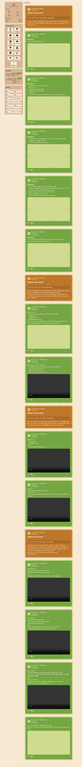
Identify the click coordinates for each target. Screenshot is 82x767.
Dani (32, 8)
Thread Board (41, 278)
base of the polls (33, 239)
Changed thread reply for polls (37, 140)
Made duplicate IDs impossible (36, 89)
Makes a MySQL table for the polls (38, 193)
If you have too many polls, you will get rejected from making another (47, 94)
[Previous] (29, 108)
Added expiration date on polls (37, 91)
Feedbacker (41, 8)
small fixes (31, 92)
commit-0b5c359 (40, 365)
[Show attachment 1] (48, 119)
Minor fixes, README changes (36, 41)
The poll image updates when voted (38, 142)
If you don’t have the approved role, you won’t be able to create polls (47, 138)
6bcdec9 (55, 314)
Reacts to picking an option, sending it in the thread (42, 195)
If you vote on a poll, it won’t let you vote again (42, 191)
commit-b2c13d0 (56, 366)
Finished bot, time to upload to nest (38, 85)
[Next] (68, 108)
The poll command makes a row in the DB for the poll (42, 186)
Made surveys (32, 87)
